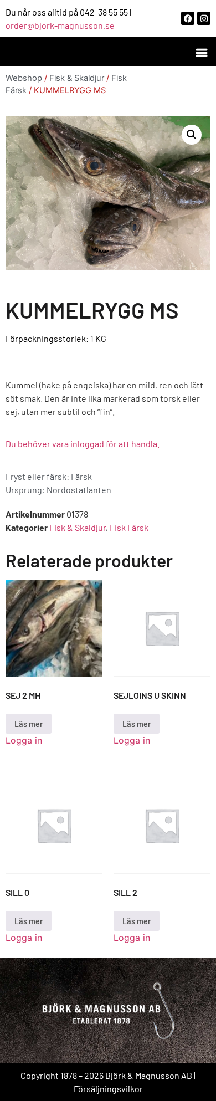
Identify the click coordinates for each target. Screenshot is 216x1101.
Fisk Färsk (129, 527)
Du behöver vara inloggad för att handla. (83, 443)
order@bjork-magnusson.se (60, 25)
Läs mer (28, 723)
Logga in (24, 740)
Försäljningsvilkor (108, 1088)
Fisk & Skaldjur (76, 78)
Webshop (24, 78)
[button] (201, 52)
